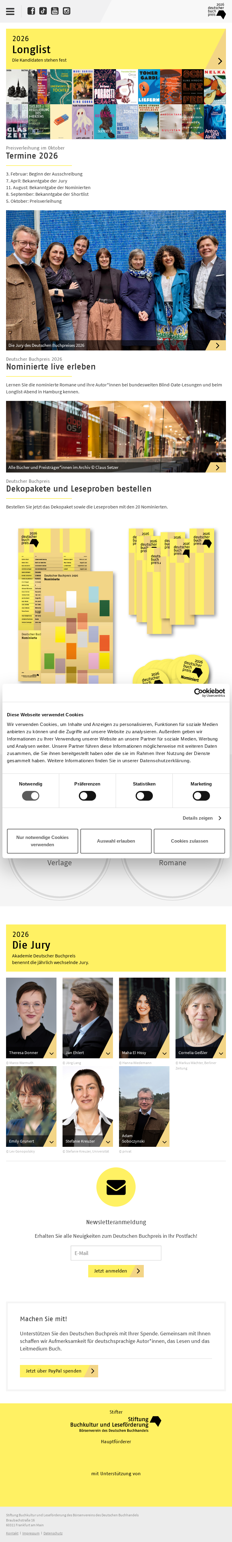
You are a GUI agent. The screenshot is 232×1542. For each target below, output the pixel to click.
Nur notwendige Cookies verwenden (42, 841)
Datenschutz (53, 1533)
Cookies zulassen (189, 841)
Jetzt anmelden (110, 1271)
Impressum (31, 1533)
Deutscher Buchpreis (215, 11)
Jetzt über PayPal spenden (54, 1371)
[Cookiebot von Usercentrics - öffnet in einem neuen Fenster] (198, 692)
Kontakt (12, 1533)
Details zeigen (198, 818)
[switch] (87, 796)
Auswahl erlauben (116, 841)
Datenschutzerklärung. (165, 760)
